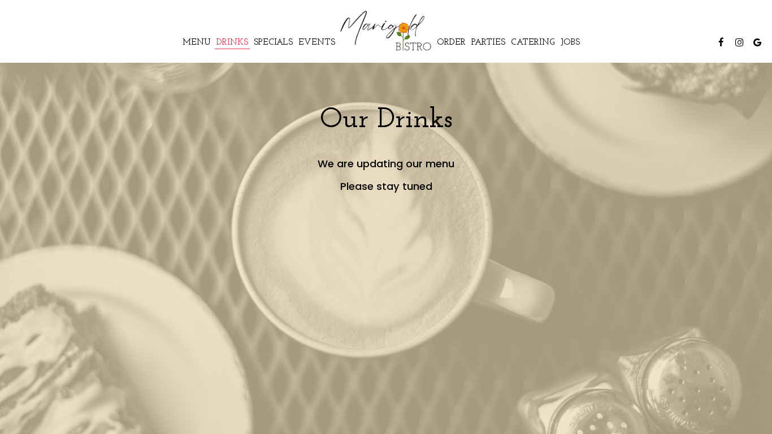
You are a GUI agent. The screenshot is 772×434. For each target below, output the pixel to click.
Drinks (232, 42)
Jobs (570, 42)
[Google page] (757, 42)
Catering (533, 42)
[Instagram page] (739, 42)
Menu (197, 42)
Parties (488, 42)
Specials (273, 42)
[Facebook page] (721, 42)
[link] (386, 31)
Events (316, 42)
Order (451, 42)
